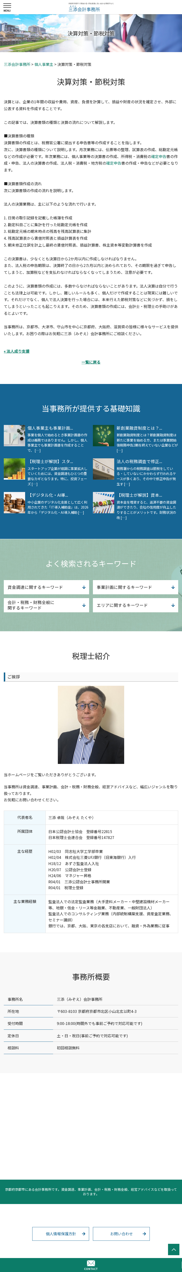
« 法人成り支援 (16, 351)
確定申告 (158, 156)
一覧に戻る (91, 362)
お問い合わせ (121, 1233)
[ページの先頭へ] (173, 1249)
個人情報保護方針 (61, 1233)
